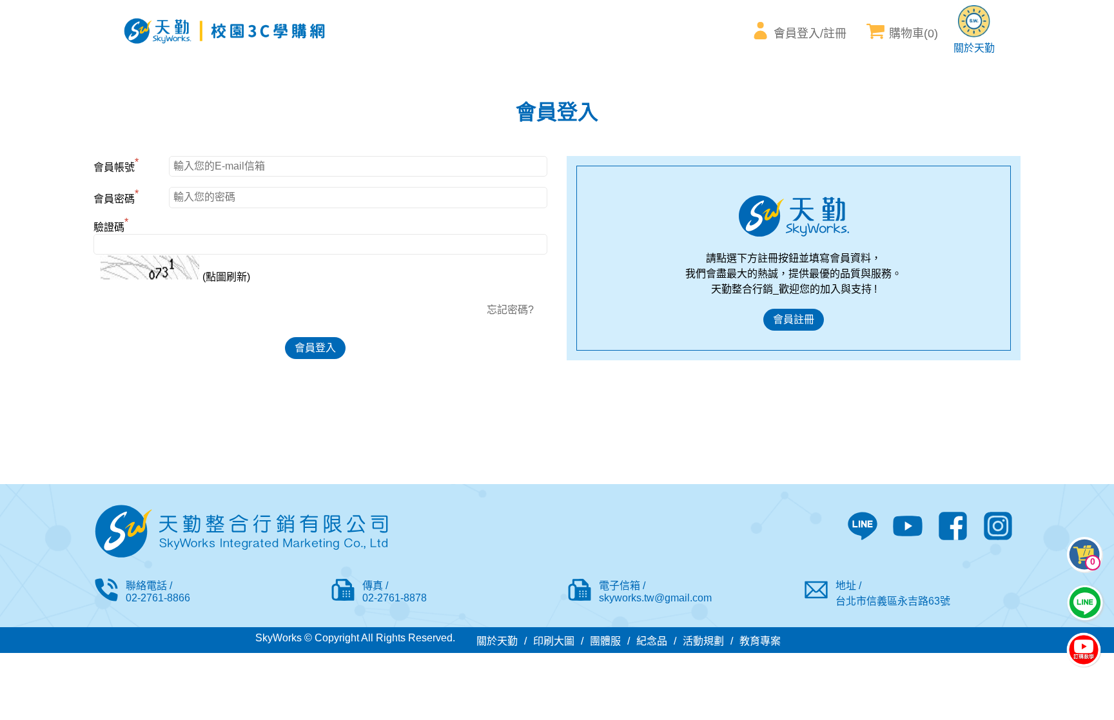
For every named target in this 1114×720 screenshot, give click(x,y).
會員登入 (315, 347)
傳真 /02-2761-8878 (394, 591)
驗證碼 (110, 226)
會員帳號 (116, 166)
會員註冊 (793, 319)
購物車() (913, 33)
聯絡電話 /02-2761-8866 (158, 591)
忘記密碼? (510, 309)
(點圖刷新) (225, 276)
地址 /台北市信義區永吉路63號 (893, 593)
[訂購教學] (1083, 651)
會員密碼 (116, 197)
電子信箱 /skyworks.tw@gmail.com (655, 591)
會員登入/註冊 (810, 33)
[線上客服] (1085, 603)
